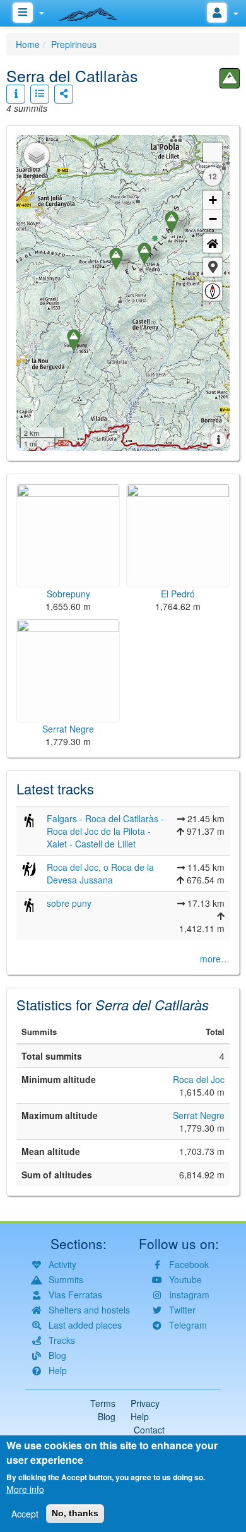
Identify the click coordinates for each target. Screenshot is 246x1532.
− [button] (213, 219)
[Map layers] (36, 155)
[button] (212, 267)
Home (28, 44)
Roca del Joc (199, 1079)
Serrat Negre (199, 1115)
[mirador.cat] (94, 11)
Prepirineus (74, 44)
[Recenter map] (212, 243)
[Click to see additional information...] (15, 94)
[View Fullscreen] (212, 152)
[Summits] (230, 78)
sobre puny (69, 903)
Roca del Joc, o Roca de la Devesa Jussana (100, 873)
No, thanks (75, 1513)
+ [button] (213, 200)
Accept (24, 1513)
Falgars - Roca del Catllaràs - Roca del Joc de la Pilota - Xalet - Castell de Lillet (105, 831)
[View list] (39, 94)
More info (25, 1489)
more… (215, 958)
